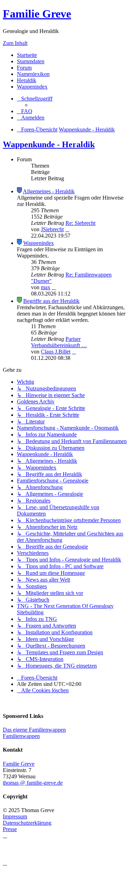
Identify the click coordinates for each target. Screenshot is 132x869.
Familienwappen (21, 736)
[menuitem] (24, 111)
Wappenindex (32, 87)
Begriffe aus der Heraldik (51, 301)
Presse (10, 829)
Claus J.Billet (55, 352)
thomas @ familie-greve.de (33, 783)
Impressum (15, 816)
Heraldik (26, 80)
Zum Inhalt (15, 43)
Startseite (27, 55)
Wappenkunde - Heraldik (49, 144)
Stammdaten (30, 61)
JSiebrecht (52, 229)
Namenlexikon (33, 74)
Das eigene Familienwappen (34, 730)
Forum (24, 68)
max (45, 287)
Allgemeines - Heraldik (49, 191)
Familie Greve (37, 13)
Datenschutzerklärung (27, 823)
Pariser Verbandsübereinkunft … (59, 342)
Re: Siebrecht (80, 223)
